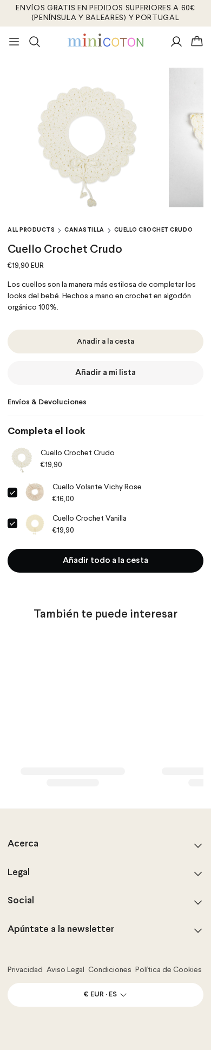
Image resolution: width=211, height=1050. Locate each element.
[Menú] (14, 41)
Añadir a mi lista (105, 373)
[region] (105, 137)
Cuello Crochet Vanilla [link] (89, 518)
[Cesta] (196, 41)
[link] (22, 458)
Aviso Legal (65, 970)
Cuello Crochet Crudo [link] (78, 453)
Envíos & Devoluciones (47, 402)
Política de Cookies (168, 970)
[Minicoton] (105, 40)
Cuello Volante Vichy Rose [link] (97, 487)
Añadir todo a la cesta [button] (105, 561)
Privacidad (25, 970)
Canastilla (84, 230)
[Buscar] (34, 41)
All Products (31, 230)
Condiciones (109, 970)
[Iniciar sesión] (176, 41)
